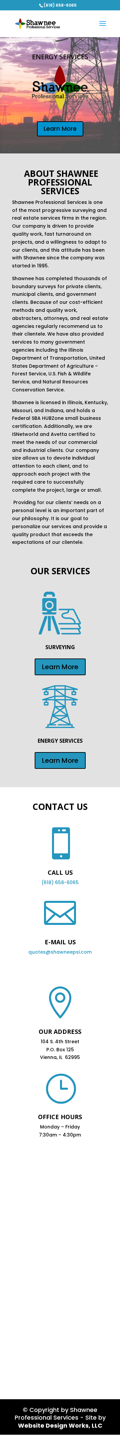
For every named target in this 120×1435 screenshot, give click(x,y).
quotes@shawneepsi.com (60, 952)
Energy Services (60, 56)
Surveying (60, 647)
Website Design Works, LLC (60, 1425)
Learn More (60, 128)
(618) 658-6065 (60, 882)
